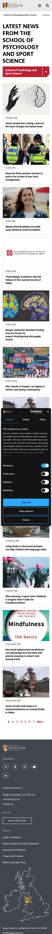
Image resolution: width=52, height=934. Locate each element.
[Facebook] (15, 767)
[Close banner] (48, 412)
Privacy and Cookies (13, 856)
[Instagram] (25, 767)
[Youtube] (34, 767)
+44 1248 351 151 (11, 799)
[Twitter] (6, 767)
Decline (26, 520)
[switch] (45, 474)
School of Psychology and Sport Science (20, 15)
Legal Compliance (12, 837)
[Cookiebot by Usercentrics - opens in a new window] (31, 412)
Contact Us (8, 804)
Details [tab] (26, 419)
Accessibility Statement (14, 849)
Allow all (26, 502)
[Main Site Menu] (39, 5)
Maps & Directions (17, 821)
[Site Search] (46, 5)
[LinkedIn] (6, 776)
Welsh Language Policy (14, 862)
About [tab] (43, 419)
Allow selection (26, 511)
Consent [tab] (9, 419)
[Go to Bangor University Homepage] (13, 5)
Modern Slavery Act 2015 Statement (21, 843)
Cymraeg (45, 15)
